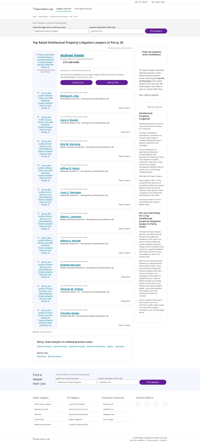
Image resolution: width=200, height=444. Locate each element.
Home (34, 16)
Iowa (71, 16)
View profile (112, 82)
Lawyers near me (63, 8)
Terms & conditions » (138, 440)
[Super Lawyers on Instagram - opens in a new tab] (147, 404)
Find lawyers (156, 31)
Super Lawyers (41, 397)
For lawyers (73, 397)
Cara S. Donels (69, 120)
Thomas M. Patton (71, 289)
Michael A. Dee (69, 95)
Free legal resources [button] (83, 8)
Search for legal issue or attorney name (49, 27)
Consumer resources (113, 397)
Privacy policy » (153, 440)
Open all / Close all (154, 107)
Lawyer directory (43, 16)
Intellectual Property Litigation (59, 16)
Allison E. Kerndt (70, 240)
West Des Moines (55, 356)
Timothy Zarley (69, 313)
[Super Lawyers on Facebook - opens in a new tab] (138, 404)
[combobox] (61, 31)
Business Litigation (44, 346)
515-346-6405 (71, 62)
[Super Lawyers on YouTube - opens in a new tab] (156, 404)
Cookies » (163, 440)
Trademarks (119, 346)
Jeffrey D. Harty (69, 168)
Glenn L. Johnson (70, 216)
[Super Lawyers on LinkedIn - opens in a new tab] (165, 404)
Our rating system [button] (149, 95)
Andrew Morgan (70, 264)
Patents (110, 346)
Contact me (77, 82)
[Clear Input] (86, 31)
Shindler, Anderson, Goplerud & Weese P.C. (77, 59)
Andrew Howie (72, 55)
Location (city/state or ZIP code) (102, 27)
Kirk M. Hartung (70, 144)
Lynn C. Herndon (70, 192)
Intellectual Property (77, 346)
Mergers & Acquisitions (96, 346)
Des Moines (41, 356)
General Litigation (60, 346)
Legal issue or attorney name (67, 378)
